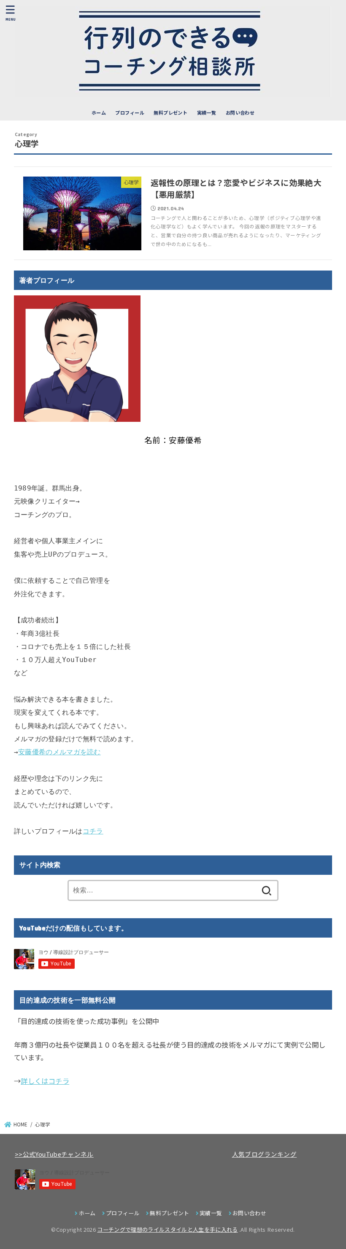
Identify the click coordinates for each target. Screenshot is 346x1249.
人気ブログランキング (264, 1154)
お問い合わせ (240, 112)
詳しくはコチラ (45, 1081)
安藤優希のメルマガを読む (59, 752)
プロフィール (129, 112)
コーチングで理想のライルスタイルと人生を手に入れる (167, 1229)
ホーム (99, 112)
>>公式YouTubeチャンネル (54, 1154)
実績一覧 (206, 112)
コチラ (93, 831)
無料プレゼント (170, 112)
